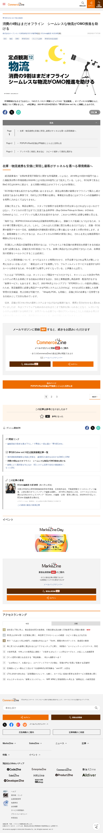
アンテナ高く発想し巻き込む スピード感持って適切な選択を (46, 151)
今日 (27, 623)
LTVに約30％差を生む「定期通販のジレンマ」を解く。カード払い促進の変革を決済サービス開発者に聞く (52, 673)
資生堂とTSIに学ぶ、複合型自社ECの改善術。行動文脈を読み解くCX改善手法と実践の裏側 (45, 629)
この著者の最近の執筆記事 (28, 505)
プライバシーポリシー (19, 814)
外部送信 (14, 817)
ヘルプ (13, 791)
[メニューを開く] (4, 4)
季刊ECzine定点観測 (51, 39)
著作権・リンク (16, 795)
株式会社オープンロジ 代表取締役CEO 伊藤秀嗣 (20, 33)
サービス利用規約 (17, 810)
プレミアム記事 (37, 39)
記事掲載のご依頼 (76, 732)
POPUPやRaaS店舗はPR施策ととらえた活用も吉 (41, 143)
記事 (84, 743)
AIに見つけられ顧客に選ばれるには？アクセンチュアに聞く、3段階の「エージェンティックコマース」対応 (52, 646)
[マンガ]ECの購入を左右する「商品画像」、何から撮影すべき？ (34, 657)
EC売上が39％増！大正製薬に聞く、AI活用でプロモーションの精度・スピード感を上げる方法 (47, 635)
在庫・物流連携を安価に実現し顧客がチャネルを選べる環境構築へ (48, 130)
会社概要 (14, 806)
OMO (17, 39)
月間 (76, 623)
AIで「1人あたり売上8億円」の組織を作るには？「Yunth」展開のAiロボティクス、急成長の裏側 (48, 640)
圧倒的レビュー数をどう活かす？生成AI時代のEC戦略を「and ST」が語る (38, 668)
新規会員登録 (31, 364)
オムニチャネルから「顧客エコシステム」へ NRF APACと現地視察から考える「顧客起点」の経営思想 (51, 679)
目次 (51, 122)
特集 (5, 754)
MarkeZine (8, 743)
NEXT (94, 397)
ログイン (74, 364)
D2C (5, 39)
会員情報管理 (16, 799)
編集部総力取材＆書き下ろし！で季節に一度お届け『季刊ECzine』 (35, 443)
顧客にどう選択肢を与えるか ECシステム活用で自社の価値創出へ (35, 464)
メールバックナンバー (53, 357)
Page (9, 143)
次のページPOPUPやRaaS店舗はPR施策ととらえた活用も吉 (51, 384)
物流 (11, 39)
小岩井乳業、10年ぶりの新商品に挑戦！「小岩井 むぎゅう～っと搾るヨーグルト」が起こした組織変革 (50, 651)
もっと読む (10, 467)
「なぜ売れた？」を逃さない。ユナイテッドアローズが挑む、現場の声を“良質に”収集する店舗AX (48, 662)
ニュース (60, 743)
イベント (33, 754)
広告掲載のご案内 (26, 732)
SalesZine (34, 743)
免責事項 (14, 802)
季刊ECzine (25, 39)
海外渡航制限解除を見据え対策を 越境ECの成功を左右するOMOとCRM (38, 456)
